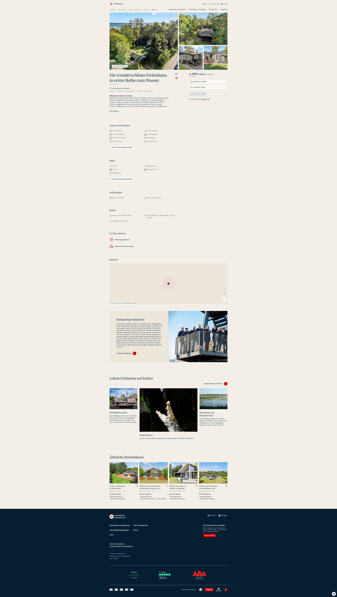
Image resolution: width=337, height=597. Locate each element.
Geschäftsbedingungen (119, 530)
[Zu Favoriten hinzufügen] (176, 74)
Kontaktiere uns (205, 99)
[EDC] (201, 589)
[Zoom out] (224, 300)
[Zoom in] (224, 297)
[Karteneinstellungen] (224, 293)
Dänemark (113, 9)
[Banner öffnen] (334, 594)
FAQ (111, 535)
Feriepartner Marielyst (124, 353)
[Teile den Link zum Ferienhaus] (176, 78)
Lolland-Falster (122, 9)
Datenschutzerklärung (117, 544)
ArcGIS (112, 303)
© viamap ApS (118, 303)
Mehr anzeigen (114, 111)
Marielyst (138, 9)
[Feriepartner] (116, 4)
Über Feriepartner (140, 525)
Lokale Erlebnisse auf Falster (213, 383)
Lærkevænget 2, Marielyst (121, 88)
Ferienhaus (146, 9)
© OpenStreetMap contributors (129, 303)
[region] (168, 283)
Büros (135, 530)
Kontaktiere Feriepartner (120, 525)
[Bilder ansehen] (144, 41)
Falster (131, 9)
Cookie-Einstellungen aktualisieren (121, 546)
